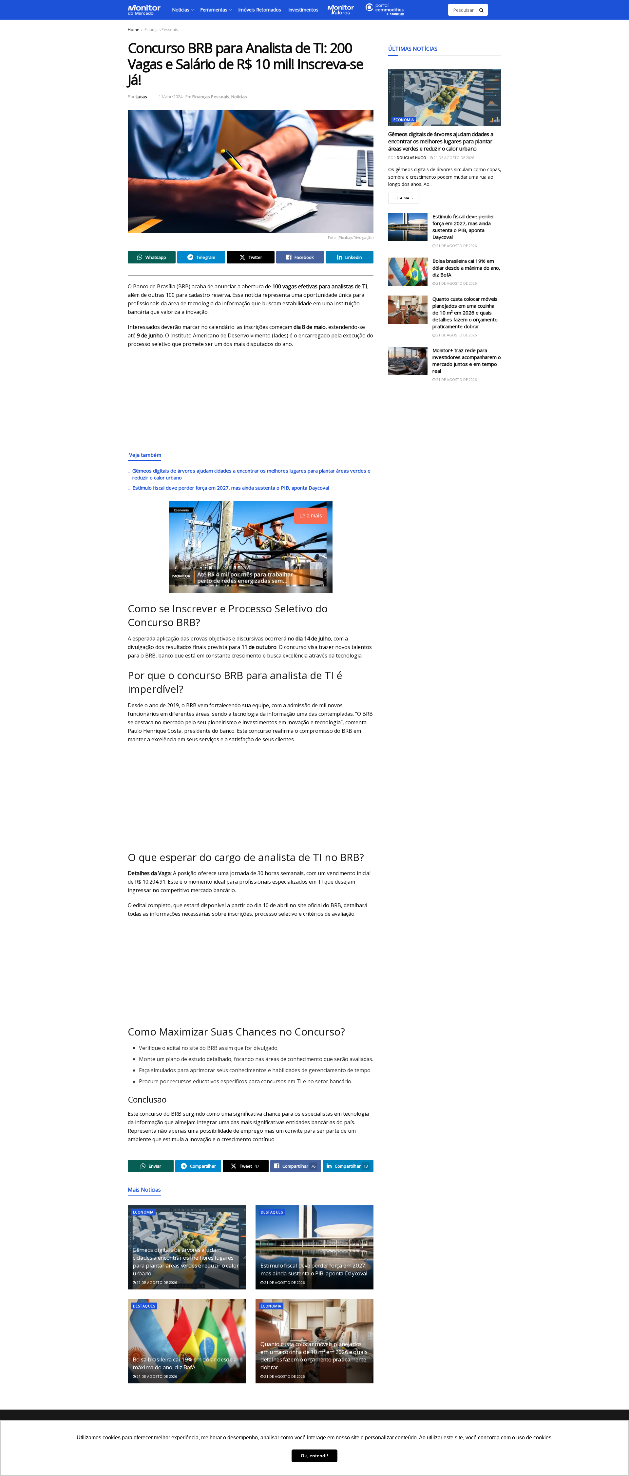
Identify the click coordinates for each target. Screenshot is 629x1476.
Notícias (180, 10)
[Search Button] (482, 10)
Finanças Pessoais (161, 29)
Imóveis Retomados (259, 10)
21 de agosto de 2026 (156, 1282)
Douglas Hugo (411, 157)
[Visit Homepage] (144, 10)
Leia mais (406, 196)
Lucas (141, 96)
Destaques (272, 1212)
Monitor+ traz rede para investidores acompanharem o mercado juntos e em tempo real (466, 360)
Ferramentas (213, 10)
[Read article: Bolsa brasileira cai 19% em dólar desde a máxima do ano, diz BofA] (187, 1341)
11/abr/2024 (170, 96)
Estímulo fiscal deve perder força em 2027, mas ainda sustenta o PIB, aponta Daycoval (230, 487)
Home (133, 29)
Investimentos (303, 10)
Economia (143, 1212)
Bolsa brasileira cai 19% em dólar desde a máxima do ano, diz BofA (185, 1363)
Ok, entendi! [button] (314, 1455)
